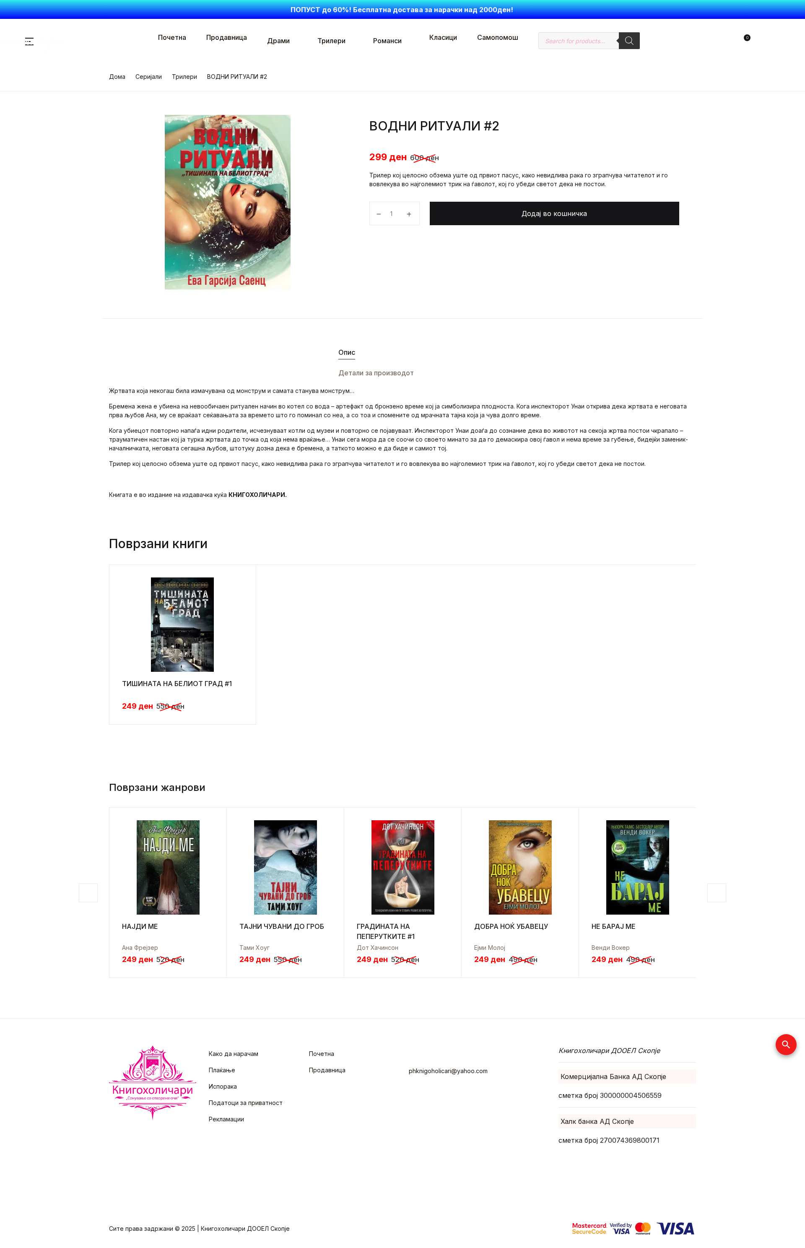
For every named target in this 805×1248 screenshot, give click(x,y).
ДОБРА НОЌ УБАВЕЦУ (511, 926)
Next (716, 892)
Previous (88, 892)
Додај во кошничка (554, 213)
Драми (278, 40)
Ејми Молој (489, 947)
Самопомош (497, 37)
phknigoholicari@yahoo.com (448, 1070)
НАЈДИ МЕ (140, 926)
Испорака (223, 1086)
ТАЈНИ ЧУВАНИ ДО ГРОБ (281, 926)
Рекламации (226, 1119)
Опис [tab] (346, 352)
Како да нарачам (233, 1053)
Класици (443, 37)
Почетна (172, 37)
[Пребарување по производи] (629, 40)
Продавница (226, 37)
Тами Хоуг (254, 947)
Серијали (148, 76)
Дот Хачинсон (377, 947)
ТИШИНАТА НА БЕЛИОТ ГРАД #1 (177, 683)
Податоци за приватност (246, 1102)
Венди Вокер (611, 947)
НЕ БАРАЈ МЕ (614, 926)
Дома (117, 76)
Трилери (331, 40)
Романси (387, 40)
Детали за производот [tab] (376, 373)
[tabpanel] (227, 205)
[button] (734, 40)
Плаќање (222, 1070)
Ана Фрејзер (140, 947)
